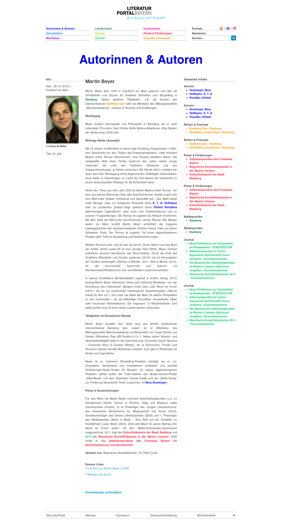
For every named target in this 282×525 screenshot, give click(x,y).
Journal (100, 38)
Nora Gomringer (156, 382)
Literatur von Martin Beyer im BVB (108, 468)
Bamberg (91, 99)
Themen (100, 33)
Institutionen (151, 28)
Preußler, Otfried (200, 98)
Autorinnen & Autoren (60, 28)
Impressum (123, 515)
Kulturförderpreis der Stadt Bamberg (147, 432)
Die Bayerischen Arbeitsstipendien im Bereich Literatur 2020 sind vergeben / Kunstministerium (212, 266)
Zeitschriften (54, 33)
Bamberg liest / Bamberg (206, 128)
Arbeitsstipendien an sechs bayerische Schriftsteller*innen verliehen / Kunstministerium (210, 255)
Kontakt (197, 28)
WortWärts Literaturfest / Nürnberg (212, 132)
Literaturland (103, 28)
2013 (88, 436)
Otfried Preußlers (165, 207)
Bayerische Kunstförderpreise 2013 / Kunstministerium (213, 276)
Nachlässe (53, 38)
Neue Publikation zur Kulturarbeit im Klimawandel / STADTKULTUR (211, 245)
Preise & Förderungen (157, 33)
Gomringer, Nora (200, 90)
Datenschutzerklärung (163, 515)
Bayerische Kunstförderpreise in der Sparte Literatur (211, 168)
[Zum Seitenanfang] (234, 514)
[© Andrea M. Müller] (62, 119)
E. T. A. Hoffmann (165, 203)
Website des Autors (99, 474)
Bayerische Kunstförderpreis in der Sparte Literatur (133, 436)
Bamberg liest (115, 103)
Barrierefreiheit (206, 515)
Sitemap (91, 515)
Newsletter (199, 33)
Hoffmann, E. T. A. (201, 94)
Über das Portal (55, 515)
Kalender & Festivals (157, 38)
